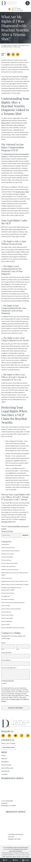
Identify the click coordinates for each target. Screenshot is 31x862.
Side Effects (5, 762)
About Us (4, 759)
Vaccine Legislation (6, 621)
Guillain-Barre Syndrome (8, 566)
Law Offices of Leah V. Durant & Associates (17, 847)
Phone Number (6, 653)
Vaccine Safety (5, 624)
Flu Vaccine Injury (6, 560)
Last (17, 649)
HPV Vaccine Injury (6, 578)
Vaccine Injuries (6, 765)
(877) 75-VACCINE (17, 10)
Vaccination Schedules (7, 599)
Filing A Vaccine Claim (7, 554)
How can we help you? (9, 668)
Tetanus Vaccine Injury (7, 593)
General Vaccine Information (9, 563)
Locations (4, 774)
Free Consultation (8, 747)
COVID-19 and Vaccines (7, 548)
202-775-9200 (16, 9)
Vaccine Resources (7, 768)
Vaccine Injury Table (22, 192)
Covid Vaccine (5, 544)
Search (25, 535)
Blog (5, 45)
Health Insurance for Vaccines (9, 570)
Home (3, 755)
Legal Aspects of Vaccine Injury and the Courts (14, 581)
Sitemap (20, 851)
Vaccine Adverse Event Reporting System (13, 603)
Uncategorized (5, 596)
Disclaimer (17, 849)
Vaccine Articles (5, 606)
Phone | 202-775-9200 (8, 743)
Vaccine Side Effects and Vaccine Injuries (12, 628)
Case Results (5, 771)
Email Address (6, 660)
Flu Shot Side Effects (7, 557)
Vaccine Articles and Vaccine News (11, 609)
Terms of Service (13, 851)
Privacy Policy (15, 699)
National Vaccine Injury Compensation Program (15, 584)
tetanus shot (5, 123)
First (2, 649)
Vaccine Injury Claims (7, 615)
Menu (27, 4)
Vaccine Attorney (6, 612)
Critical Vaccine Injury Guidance (10, 551)
